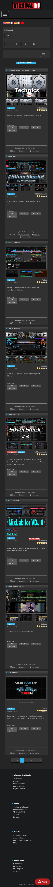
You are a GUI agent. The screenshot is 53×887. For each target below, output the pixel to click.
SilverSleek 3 (13, 415)
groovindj (43, 540)
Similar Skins (24, 234)
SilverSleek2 (13, 156)
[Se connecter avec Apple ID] (25, 44)
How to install (36, 151)
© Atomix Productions (26, 884)
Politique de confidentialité (23, 840)
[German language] (15, 23)
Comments (23, 151)
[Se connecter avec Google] (34, 44)
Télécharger (17, 779)
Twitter (17, 871)
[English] (4, 23)
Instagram (19, 869)
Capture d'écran (19, 789)
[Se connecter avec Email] (8, 36)
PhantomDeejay (41, 193)
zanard (44, 366)
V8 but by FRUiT (13, 243)
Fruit (45, 280)
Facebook (18, 864)
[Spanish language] (7, 23)
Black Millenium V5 (15, 587)
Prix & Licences (18, 786)
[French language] (11, 23)
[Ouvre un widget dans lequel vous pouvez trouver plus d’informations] (42, 882)
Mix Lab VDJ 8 (13, 501)
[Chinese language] (22, 23)
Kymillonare (43, 108)
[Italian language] (18, 23)
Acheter (16, 781)
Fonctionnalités (19, 784)
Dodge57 (44, 624)
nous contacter (19, 838)
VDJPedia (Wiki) (19, 812)
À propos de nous (20, 835)
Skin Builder (12, 673)
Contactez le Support (21, 807)
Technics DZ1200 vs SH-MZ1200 (21, 70)
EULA (15, 843)
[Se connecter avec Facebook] (8, 44)
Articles (16, 815)
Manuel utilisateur (20, 810)
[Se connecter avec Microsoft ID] (16, 44)
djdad (45, 708)
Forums (16, 817)
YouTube (18, 866)
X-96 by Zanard (13, 329)
